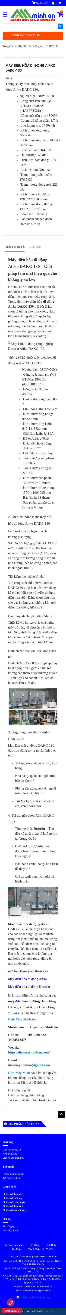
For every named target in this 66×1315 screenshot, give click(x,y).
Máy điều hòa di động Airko (28, 979)
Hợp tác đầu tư (10, 1153)
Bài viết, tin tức (10, 1230)
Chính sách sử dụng (12, 1198)
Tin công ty (8, 1226)
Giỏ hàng (42, 3)
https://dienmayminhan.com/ (29, 1052)
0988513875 (32, 1286)
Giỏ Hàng (34, 1245)
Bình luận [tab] (35, 246)
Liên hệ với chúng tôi (13, 1157)
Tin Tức (50, 1249)
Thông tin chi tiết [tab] (14, 246)
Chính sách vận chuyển (14, 1202)
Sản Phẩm (17, 1249)
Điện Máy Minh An (21, 1073)
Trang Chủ (8, 46)
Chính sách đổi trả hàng (14, 1210)
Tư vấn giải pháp (11, 1178)
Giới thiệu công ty (12, 1149)
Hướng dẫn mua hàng (13, 1174)
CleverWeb (47, 1311)
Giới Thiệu (51, 1245)
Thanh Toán (34, 1249)
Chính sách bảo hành (13, 1206)
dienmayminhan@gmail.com (29, 1065)
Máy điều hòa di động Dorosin (29, 986)
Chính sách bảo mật (12, 1194)
